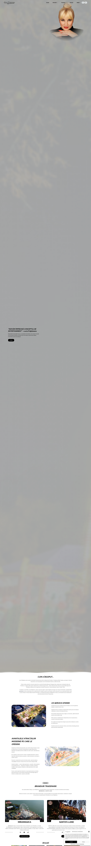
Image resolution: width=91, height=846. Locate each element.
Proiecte (63, 2)
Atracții (71, 2)
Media (78, 2)
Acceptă (71, 841)
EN (85, 2)
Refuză (83, 841)
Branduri (55, 2)
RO (83, 2)
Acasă (47, 2)
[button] (88, 831)
